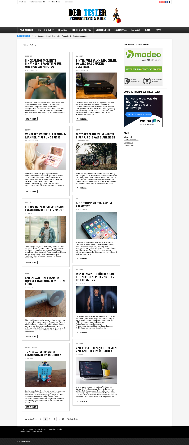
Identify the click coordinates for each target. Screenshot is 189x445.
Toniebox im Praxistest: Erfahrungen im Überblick (43, 353)
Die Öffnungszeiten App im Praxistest (94, 204)
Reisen (147, 29)
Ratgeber (135, 29)
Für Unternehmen (131, 140)
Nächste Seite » (73, 419)
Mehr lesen (31, 119)
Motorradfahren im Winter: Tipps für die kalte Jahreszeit (95, 135)
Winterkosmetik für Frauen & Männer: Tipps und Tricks (45, 135)
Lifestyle (62, 29)
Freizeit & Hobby (46, 29)
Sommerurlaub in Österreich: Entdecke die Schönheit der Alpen (63, 36)
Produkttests (26, 29)
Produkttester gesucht (37, 2)
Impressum (128, 143)
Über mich (128, 137)
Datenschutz (129, 145)
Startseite (22, 2)
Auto (78, 130)
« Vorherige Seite (30, 419)
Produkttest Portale (54, 2)
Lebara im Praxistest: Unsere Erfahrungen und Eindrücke (44, 208)
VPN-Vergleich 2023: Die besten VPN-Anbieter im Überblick (96, 349)
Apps (77, 199)
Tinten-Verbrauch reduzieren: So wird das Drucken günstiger (96, 63)
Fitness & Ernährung (81, 29)
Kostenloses (120, 29)
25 (63, 419)
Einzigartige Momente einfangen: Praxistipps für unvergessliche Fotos (43, 63)
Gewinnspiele (69, 2)
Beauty (27, 130)
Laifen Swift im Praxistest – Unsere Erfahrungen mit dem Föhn (45, 281)
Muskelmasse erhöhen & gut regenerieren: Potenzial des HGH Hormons (95, 277)
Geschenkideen (103, 29)
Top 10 (158, 29)
